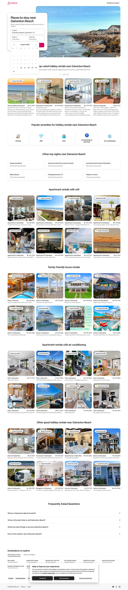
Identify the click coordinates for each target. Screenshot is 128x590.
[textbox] (19, 39)
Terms (29, 587)
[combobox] (27, 32)
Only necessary (64, 578)
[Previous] (60, 74)
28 (28, 68)
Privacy (23, 587)
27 (25, 68)
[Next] (67, 74)
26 (21, 68)
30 (36, 68)
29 (32, 68)
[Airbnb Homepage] (12, 3)
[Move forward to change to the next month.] (35, 44)
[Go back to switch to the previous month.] (14, 44)
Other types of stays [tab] (14, 555)
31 (13, 71)
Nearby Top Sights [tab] (29, 555)
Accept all (42, 578)
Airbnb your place (113, 3)
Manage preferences (85, 578)
